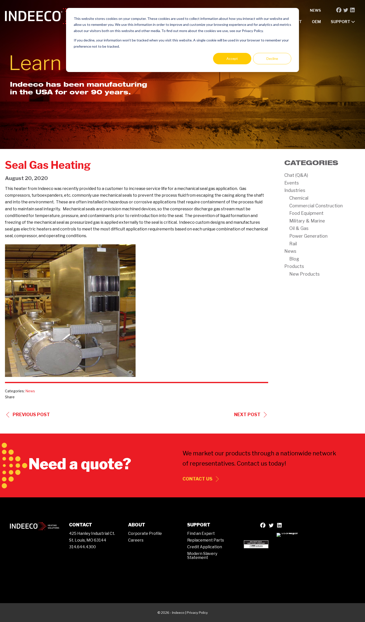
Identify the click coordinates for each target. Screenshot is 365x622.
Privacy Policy (197, 613)
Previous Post (31, 414)
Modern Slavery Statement (202, 555)
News (315, 10)
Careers (136, 540)
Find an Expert (201, 533)
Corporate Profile (145, 533)
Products (294, 266)
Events (291, 182)
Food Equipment (306, 213)
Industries (294, 190)
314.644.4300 (82, 547)
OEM (316, 21)
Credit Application (204, 547)
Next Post (247, 414)
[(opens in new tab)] (256, 544)
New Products (304, 274)
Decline (272, 58)
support (341, 21)
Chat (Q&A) (296, 175)
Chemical (298, 198)
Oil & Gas (298, 228)
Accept (232, 58)
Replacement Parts (205, 540)
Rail (293, 243)
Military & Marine (307, 220)
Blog (294, 258)
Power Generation (308, 236)
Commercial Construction (316, 205)
